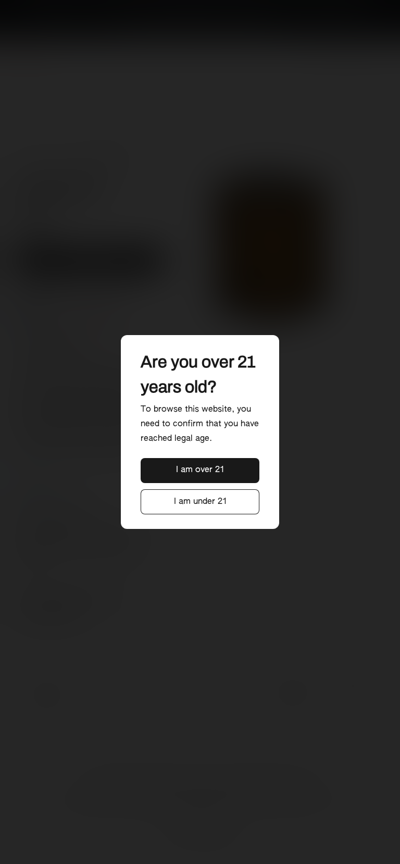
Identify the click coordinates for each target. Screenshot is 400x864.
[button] (200, 470)
